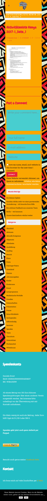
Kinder (8, 281)
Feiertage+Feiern (12, 266)
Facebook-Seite (32, 459)
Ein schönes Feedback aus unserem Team (22, 208)
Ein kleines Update (13, 198)
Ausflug (9, 251)
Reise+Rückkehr (12, 314)
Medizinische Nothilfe (14, 295)
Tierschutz (10, 336)
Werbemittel (11, 344)
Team (8, 333)
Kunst (8, 288)
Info (26, 497)
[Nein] (44, 495)
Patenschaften (11, 303)
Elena (8, 258)
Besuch (9, 254)
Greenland (10, 269)
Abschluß (10, 228)
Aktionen (9, 232)
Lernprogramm (12, 292)
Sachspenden (11, 318)
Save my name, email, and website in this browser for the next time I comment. (23, 167)
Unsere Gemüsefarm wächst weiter (19, 215)
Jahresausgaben (12, 277)
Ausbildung (10, 247)
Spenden (9, 329)
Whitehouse (11, 348)
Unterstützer (11, 340)
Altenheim (10, 243)
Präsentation (11, 307)
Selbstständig (11, 321)
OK (21, 497)
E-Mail (40, 480)
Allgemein (10, 240)
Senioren (9, 325)
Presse (8, 310)
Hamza (9, 273)
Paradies (9, 299)
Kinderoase (10, 284)
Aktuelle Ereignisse (13, 236)
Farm (8, 262)
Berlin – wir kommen (14, 212)
